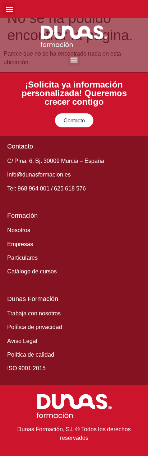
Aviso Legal (22, 341)
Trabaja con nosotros (34, 313)
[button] (9, 9)
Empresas (20, 244)
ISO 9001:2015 (26, 368)
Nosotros (18, 230)
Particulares (22, 258)
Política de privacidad (34, 327)
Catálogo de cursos (32, 271)
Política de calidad (30, 355)
